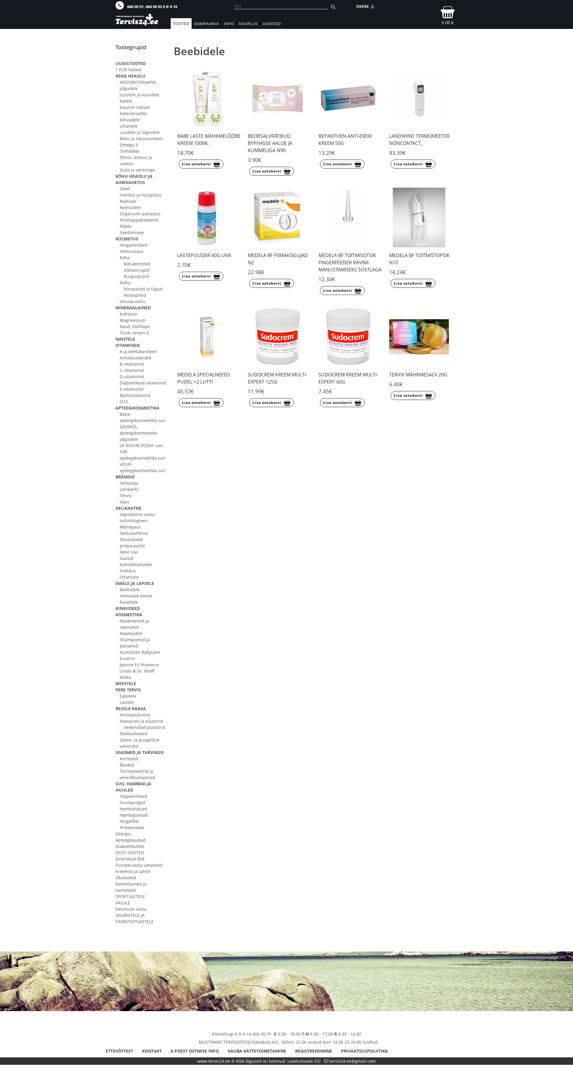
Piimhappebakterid (139, 220)
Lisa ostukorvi (196, 163)
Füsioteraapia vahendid (139, 865)
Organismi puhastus (140, 214)
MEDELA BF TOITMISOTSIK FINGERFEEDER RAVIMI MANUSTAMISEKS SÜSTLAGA (350, 262)
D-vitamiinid (132, 376)
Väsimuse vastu (131, 909)
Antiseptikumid (135, 715)
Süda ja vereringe (137, 170)
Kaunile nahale (135, 107)
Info (229, 23)
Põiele (126, 226)
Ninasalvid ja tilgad (143, 289)
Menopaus (130, 527)
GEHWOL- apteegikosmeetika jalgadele (138, 433)
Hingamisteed (133, 245)
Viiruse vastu (132, 301)
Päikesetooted (133, 733)
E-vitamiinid (132, 389)
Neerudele (130, 207)
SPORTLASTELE (130, 896)
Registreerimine (313, 1051)
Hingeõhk (129, 821)
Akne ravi (129, 552)
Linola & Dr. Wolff (137, 671)
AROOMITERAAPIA (138, 82)
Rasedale (129, 602)
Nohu (125, 282)
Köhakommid (137, 264)
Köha (125, 257)
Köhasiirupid (137, 270)
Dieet (125, 188)
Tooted (181, 23)
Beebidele (130, 589)
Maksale (128, 201)
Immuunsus (132, 251)
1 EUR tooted (128, 69)
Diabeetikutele (129, 846)
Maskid (127, 765)
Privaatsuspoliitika (364, 1051)
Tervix (126, 495)
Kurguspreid (136, 276)
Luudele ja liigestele (140, 132)
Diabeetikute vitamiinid (143, 383)
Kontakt (152, 1051)
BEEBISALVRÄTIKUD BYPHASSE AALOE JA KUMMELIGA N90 (270, 143)
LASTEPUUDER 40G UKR (204, 255)
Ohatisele (129, 577)
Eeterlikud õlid (129, 859)
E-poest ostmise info (195, 1051)
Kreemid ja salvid (132, 871)
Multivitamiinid (135, 395)
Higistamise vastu (137, 514)
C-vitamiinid (132, 370)
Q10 (124, 401)
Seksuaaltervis (134, 533)
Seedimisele (132, 232)
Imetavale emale (136, 596)
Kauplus (248, 23)
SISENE (363, 6)
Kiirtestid (129, 758)
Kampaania (206, 23)
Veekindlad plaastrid (144, 727)
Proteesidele (132, 827)
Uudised (272, 23)
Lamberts (129, 489)
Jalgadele (129, 88)
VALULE (122, 903)
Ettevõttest (119, 1051)
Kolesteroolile (133, 113)
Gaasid (126, 558)
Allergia (123, 834)
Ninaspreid (135, 295)
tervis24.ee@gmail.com (352, 1061)
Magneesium (133, 320)
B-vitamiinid (132, 364)
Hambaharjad (133, 809)
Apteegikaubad (130, 840)
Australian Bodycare (140, 652)
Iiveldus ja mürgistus (140, 195)
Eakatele (128, 696)
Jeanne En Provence (139, 665)
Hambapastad (134, 815)
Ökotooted (125, 877)
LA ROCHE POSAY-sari (141, 445)
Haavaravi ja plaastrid (141, 721)
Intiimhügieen (134, 520)
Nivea (125, 677)
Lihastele (129, 126)
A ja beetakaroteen (138, 351)
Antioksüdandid (135, 358)
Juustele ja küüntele (139, 95)
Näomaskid (131, 633)
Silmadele (129, 151)
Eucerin (127, 658)
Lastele (127, 702)
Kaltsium (128, 314)
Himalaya (129, 483)
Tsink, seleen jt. (135, 333)
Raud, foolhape (135, 326)
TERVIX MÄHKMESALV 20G (418, 374)
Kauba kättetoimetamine (257, 1051)
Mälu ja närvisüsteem (141, 138)
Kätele (126, 101)
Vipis (124, 502)
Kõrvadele (130, 120)
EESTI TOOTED (129, 852)
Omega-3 (129, 145)
